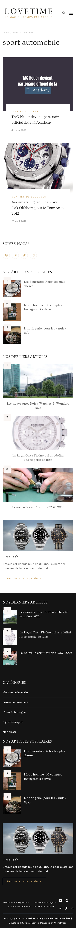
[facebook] (6, 255)
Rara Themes (32, 922)
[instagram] (15, 255)
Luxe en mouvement (26, 111)
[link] (33, 255)
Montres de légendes (28, 196)
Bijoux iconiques (13, 722)
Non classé (9, 732)
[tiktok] (24, 255)
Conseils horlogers (14, 712)
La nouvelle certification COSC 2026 (38, 507)
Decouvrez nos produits (24, 578)
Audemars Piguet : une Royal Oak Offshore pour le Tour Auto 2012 (37, 208)
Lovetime (30, 918)
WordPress (60, 922)
